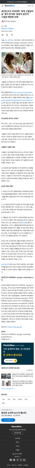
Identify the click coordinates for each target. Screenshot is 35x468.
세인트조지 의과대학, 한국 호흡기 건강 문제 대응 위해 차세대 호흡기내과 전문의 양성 (22, 383)
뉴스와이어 (9, 40)
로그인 (8, 465)
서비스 (17, 442)
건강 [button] (3, 399)
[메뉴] (2, 6)
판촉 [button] (26, 399)
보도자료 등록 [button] (17, 433)
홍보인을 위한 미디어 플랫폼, (17, 2)
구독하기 (30, 370)
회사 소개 (14, 465)
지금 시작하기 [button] (7, 420)
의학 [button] (8, 399)
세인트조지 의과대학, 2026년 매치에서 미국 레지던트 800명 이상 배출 (22, 376)
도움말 (17, 450)
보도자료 (17, 438)
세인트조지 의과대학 (7, 29)
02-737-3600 (18, 454)
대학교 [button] (20, 399)
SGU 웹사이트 (5, 264)
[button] (2, 35)
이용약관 (20, 465)
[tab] (17, 438)
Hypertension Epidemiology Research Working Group (17, 100)
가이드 (17, 446)
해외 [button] (3, 403)
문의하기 (17, 456)
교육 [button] (14, 399)
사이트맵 (25, 465)
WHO (22, 223)
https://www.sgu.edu (14, 327)
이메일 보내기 (6, 339)
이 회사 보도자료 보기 (8, 389)
